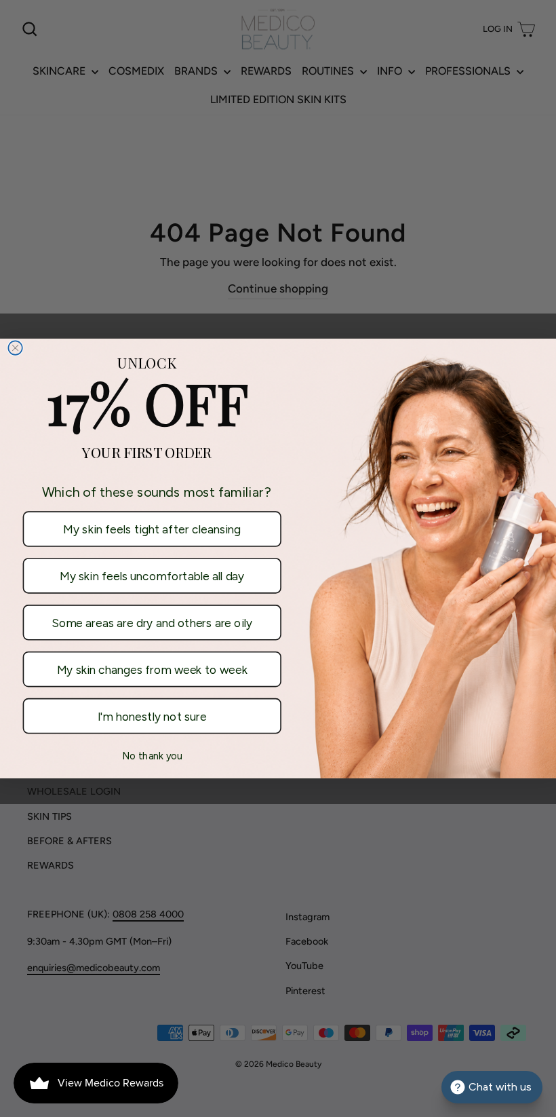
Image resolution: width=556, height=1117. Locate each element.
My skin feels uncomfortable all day (152, 576)
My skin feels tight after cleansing (152, 529)
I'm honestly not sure (152, 716)
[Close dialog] (15, 348)
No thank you (152, 756)
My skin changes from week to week (152, 669)
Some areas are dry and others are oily (152, 623)
